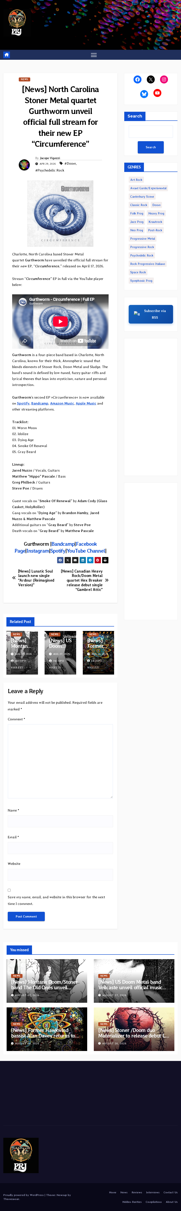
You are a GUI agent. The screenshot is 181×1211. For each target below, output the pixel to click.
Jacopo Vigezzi (50, 158)
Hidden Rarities (132, 1201)
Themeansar (11, 1199)
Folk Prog (136, 213)
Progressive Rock (142, 247)
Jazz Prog (136, 222)
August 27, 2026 (27, 995)
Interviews (153, 1192)
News (24, 79)
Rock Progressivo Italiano (147, 264)
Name (13, 810)
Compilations (154, 1201)
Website (14, 864)
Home (112, 1192)
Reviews (137, 1192)
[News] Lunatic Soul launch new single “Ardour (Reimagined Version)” (36, 578)
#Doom (70, 163)
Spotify (23, 403)
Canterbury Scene (142, 196)
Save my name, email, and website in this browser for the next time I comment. (56, 900)
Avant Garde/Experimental (148, 188)
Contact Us (171, 1192)
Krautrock (155, 222)
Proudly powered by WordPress (24, 1195)
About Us (172, 1201)
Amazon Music (62, 403)
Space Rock (138, 272)
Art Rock (136, 179)
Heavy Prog (156, 213)
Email (13, 837)
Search (135, 116)
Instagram (37, 551)
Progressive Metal (142, 238)
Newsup (62, 1195)
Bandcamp (62, 544)
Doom (156, 205)
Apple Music (86, 403)
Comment (16, 719)
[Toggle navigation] (94, 54)
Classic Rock (138, 205)
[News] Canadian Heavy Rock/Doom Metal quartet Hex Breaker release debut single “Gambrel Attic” (82, 580)
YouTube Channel (86, 551)
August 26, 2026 (27, 1043)
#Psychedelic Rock (49, 170)
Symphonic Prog (141, 280)
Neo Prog (136, 230)
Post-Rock (155, 230)
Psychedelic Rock (141, 255)
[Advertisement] (151, 407)
